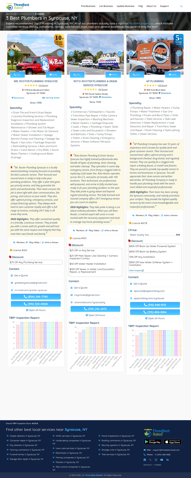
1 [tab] (30, 67)
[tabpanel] (35, 54)
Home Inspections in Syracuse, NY (117, 436)
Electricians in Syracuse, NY (68, 453)
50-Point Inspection (141, 23)
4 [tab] (37, 67)
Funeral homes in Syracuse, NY (24, 454)
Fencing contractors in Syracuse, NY (26, 449)
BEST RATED (11, 14)
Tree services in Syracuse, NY (115, 454)
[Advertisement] (95, 399)
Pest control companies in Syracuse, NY (71, 468)
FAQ (140, 6)
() (43, 85)
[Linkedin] (168, 460)
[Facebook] (145, 460)
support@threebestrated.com (166, 450)
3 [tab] (35, 67)
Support (164, 6)
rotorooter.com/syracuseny (89, 302)
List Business (106, 6)
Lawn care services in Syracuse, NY (72, 448)
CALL (18, 74)
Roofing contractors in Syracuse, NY (118, 440)
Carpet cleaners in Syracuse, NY (24, 436)
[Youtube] (161, 460)
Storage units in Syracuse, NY (115, 449)
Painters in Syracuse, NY (67, 462)
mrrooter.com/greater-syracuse (31, 290)
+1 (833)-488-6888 (162, 454)
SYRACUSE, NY (25, 14)
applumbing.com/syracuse (149, 298)
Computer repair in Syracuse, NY (25, 440)
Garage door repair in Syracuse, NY (26, 459)
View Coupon (135, 270)
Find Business (88, 6)
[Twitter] (150, 460)
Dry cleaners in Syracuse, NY (23, 445)
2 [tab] (33, 67)
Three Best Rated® (94, 475)
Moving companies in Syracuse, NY (72, 457)
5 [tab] (40, 67)
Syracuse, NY (76, 429)
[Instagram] (156, 460)
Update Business (125, 6)
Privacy (148, 465)
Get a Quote (21, 275)
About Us (151, 6)
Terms (158, 465)
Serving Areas (53, 97)
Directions (19, 97)
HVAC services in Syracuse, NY (70, 436)
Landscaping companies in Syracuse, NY (72, 442)
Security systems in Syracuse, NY (117, 445)
